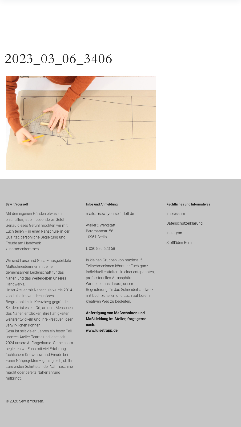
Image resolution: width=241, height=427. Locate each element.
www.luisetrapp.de (102, 330)
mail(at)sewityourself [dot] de (110, 213)
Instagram (174, 233)
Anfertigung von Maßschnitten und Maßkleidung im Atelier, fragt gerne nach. (116, 319)
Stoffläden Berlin (179, 242)
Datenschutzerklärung (184, 223)
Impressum (175, 213)
